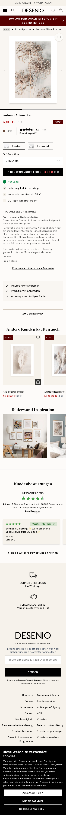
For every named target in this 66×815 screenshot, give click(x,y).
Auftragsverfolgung (48, 707)
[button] (33, 809)
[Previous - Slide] (4, 70)
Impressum (26, 707)
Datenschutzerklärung (28, 680)
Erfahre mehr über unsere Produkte (33, 268)
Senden (33, 672)
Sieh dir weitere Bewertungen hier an (33, 552)
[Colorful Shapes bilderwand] (25, 436)
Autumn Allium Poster (48, 29)
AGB (39, 713)
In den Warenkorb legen (33, 172)
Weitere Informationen (34, 785)
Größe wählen (11, 154)
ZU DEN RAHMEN (32, 313)
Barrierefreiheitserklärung (17, 725)
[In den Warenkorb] (38, 382)
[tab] (11, 108)
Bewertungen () (28, 133)
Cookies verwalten (48, 737)
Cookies (42, 719)
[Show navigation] (5, 10)
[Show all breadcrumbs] (6, 29)
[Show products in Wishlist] (53, 10)
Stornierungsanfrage (49, 731)
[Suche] (13, 10)
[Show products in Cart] (61, 10)
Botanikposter (23, 29)
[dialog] (33, 780)
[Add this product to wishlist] (59, 37)
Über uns (27, 695)
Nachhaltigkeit (24, 719)
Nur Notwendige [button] (33, 801)
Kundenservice (46, 701)
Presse (29, 701)
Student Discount (22, 731)
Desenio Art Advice (48, 695)
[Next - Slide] (62, 70)
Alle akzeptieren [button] (33, 792)
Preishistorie (10, 261)
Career (28, 713)
